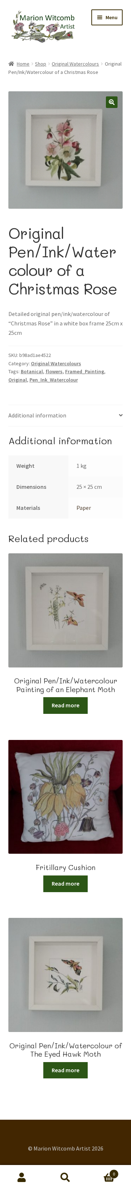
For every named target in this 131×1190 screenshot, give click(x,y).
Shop (40, 64)
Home (23, 64)
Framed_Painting (84, 371)
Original (17, 379)
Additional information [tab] (37, 415)
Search (65, 1177)
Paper (83, 507)
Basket (101, 1171)
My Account (22, 1177)
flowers (54, 371)
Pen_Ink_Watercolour (53, 379)
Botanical (32, 371)
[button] (112, 102)
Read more (65, 705)
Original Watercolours (75, 64)
